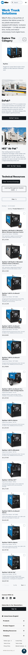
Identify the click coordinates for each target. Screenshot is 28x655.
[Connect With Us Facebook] (3, 598)
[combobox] (16, 2)
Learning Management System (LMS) (15, 189)
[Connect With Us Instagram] (7, 598)
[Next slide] (24, 39)
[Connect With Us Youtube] (14, 598)
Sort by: (10, 208)
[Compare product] (24, 213)
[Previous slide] (20, 39)
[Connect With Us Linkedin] (10, 598)
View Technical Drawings (11, 181)
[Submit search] (12, 2)
